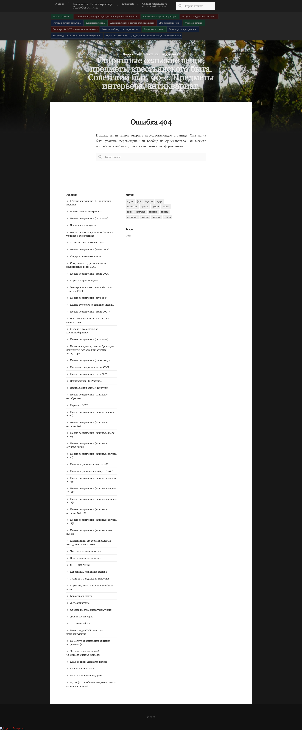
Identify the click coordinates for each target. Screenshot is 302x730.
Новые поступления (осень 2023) (90, 360)
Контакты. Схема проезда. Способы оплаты (93, 5)
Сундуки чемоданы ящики (86, 256)
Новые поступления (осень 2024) (90, 311)
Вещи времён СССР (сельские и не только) (74, 29)
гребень (145, 206)
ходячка (156, 217)
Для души (128, 3)
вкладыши (132, 206)
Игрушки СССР (79, 405)
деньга (156, 206)
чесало (167, 217)
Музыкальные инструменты (86, 211)
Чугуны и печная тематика (67, 22)
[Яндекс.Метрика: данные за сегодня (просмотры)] (12, 728)
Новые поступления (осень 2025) (89, 273)
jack (139, 201)
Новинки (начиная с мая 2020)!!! (89, 464)
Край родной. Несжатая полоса (88, 661)
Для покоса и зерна (169, 22)
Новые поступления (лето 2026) (89, 218)
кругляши (140, 211)
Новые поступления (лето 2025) (89, 297)
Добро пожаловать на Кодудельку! (151, 54)
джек (129, 211)
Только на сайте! (61, 16)
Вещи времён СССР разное (86, 380)
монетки (153, 211)
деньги (166, 206)
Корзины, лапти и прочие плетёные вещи (132, 22)
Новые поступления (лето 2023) (89, 373)
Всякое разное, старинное (182, 29)
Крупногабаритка (95, 22)
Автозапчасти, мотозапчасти (87, 242)
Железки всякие (193, 22)
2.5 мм (130, 201)
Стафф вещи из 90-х (82, 668)
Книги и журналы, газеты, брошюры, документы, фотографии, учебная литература (90, 350)
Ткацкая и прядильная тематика (198, 16)
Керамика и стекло (154, 29)
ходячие (145, 217)
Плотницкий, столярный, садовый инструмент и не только (106, 16)
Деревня (149, 201)
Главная (59, 3)
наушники (132, 217)
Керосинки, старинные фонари (159, 16)
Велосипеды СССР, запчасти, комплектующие (76, 35)
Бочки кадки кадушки (83, 225)
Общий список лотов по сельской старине (154, 5)
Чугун (159, 201)
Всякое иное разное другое (86, 675)
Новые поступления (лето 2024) (89, 339)
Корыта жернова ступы (84, 280)
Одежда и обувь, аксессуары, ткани (120, 29)
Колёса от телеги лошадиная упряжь (92, 304)
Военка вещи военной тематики (89, 387)
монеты (164, 211)
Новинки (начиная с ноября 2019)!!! (91, 471)
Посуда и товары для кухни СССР (89, 367)
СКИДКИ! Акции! (80, 564)
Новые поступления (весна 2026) (89, 249)
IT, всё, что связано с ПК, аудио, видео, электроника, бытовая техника (142, 35)
